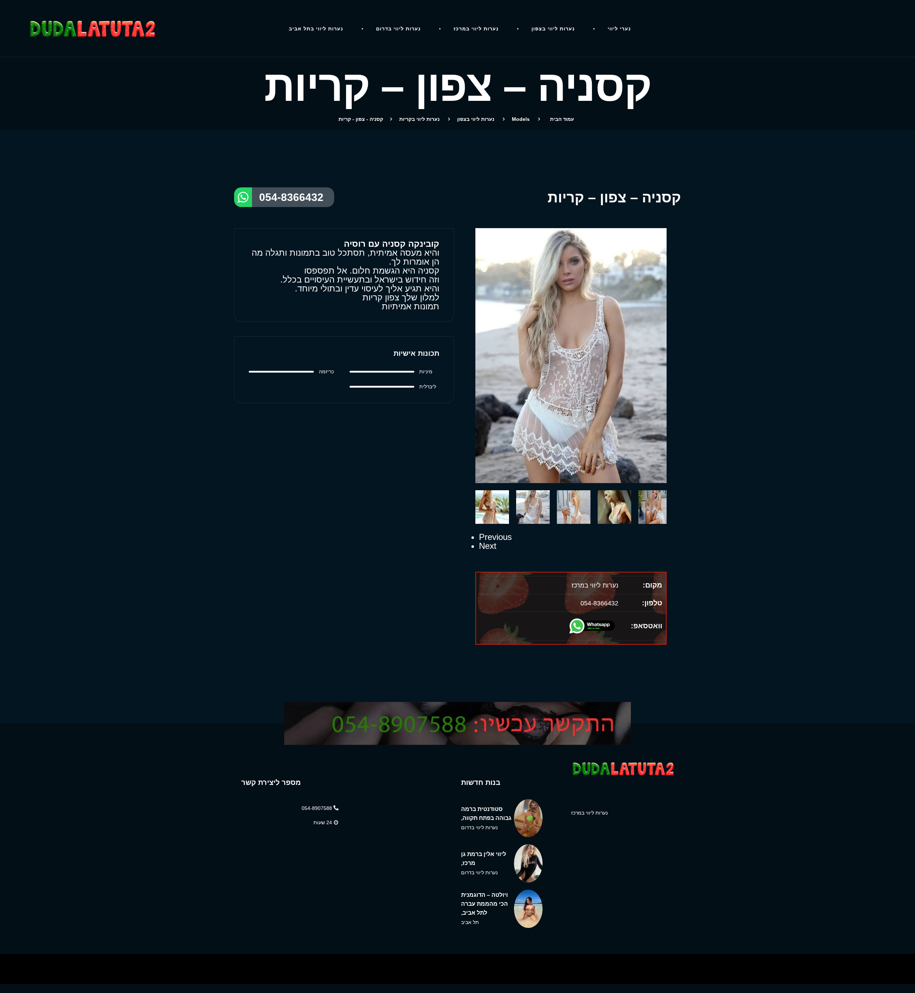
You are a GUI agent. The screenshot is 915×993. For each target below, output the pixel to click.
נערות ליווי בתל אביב (316, 28)
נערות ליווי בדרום (398, 28)
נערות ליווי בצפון (553, 28)
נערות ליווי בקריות (419, 119)
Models (521, 119)
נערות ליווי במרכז (476, 28)
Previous (495, 537)
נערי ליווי (619, 28)
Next (487, 546)
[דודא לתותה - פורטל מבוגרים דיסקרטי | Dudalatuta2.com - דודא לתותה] (95, 29)
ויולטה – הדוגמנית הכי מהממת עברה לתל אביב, (484, 904)
